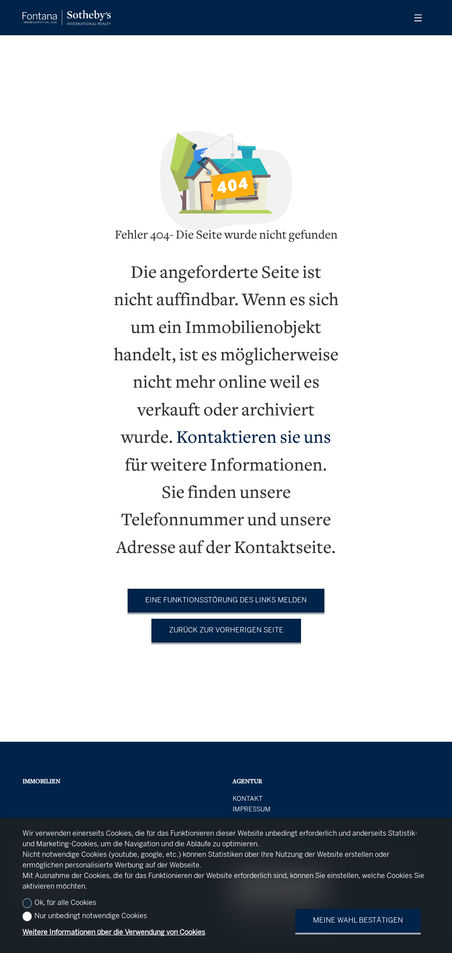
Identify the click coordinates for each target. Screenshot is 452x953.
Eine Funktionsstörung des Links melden (226, 600)
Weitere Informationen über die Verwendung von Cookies (114, 932)
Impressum (252, 810)
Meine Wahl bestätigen (358, 920)
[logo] (67, 17)
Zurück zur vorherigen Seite (226, 630)
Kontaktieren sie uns (253, 438)
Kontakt (248, 799)
